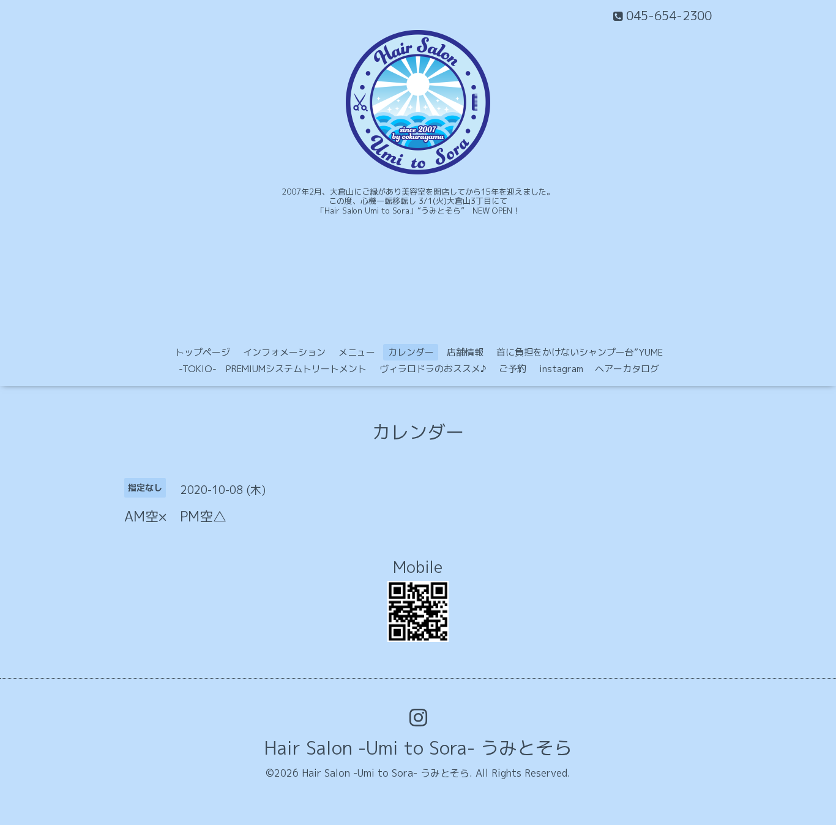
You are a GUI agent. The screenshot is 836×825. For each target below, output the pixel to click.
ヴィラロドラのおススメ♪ (432, 368)
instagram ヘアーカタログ (599, 368)
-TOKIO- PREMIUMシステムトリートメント (273, 368)
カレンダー (411, 352)
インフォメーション (284, 352)
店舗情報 (465, 352)
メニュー (356, 352)
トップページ (202, 352)
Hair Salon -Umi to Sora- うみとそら (418, 748)
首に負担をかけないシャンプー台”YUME (579, 352)
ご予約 (512, 368)
